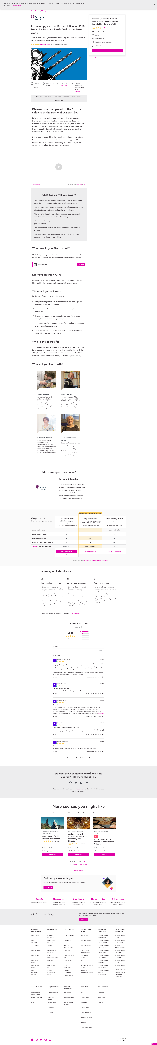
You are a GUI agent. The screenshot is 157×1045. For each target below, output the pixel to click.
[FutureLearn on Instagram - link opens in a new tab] (36, 1039)
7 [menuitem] (82, 757)
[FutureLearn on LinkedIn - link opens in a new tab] (50, 1039)
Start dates (47, 96)
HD (84, 184)
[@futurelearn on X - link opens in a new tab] (41, 1039)
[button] (90, 551)
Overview (39, 96)
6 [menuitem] (80, 757)
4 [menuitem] (76, 757)
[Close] (154, 4)
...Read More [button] (101, 713)
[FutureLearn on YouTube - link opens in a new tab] (45, 1039)
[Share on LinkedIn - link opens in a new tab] (81, 782)
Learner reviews (76, 96)
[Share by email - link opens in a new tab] (86, 782)
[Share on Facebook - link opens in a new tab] (70, 782)
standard (79, 184)
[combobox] (95, 650)
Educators (66, 96)
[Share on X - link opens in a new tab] (75, 782)
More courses (59, 100)
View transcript (36, 184)
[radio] (85, 632)
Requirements (57, 96)
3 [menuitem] (74, 757)
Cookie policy (16, 5)
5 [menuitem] (78, 757)
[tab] (55, 647)
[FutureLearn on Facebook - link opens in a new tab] (32, 1039)
